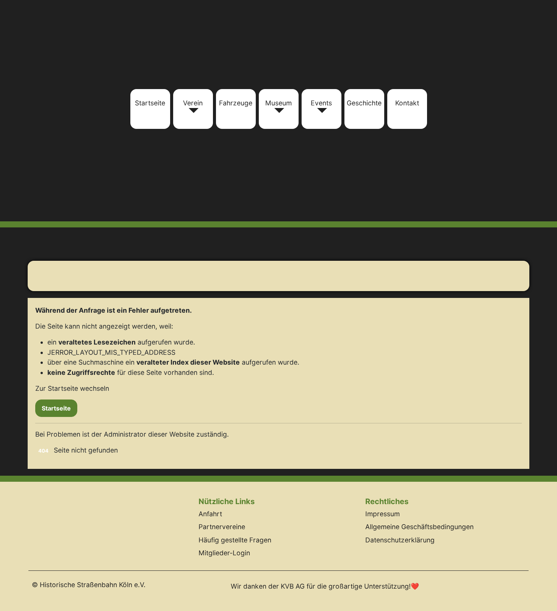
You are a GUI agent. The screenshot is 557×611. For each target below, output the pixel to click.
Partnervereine (222, 527)
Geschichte (364, 103)
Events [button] (321, 103)
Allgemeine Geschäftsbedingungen (419, 527)
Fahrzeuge (235, 103)
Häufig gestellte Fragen (235, 540)
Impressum (382, 514)
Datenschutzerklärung (400, 540)
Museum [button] (278, 103)
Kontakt (407, 103)
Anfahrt (210, 514)
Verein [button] (193, 103)
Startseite (150, 103)
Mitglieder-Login (224, 553)
